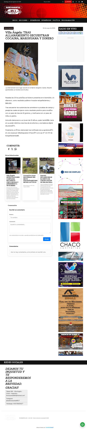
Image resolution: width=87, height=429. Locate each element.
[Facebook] (76, 1)
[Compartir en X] (12, 149)
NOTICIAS (44, 24)
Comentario (12, 221)
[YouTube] (82, 1)
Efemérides (35, 20)
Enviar (47, 239)
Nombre (11, 214)
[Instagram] (79, 1)
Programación (68, 20)
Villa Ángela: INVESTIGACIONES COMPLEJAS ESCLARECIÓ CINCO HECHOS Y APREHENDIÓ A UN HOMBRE (12, 180)
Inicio (15, 20)
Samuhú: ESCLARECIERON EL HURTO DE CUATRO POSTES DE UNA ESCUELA (46, 179)
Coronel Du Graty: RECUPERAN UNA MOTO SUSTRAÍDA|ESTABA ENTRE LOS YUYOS (29, 179)
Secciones (23, 20)
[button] (63, 1)
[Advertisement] (70, 50)
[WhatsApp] (73, 1)
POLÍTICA (56, 20)
